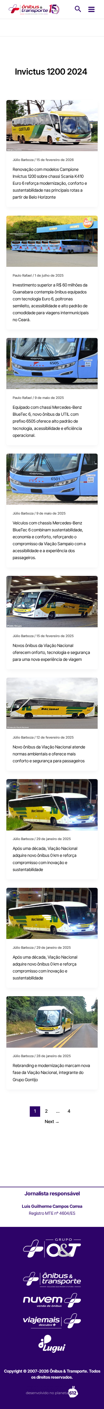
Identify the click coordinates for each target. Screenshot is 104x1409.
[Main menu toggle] (91, 9)
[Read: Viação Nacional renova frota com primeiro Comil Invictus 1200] (51, 804)
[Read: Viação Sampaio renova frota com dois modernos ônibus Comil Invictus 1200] (51, 478)
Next (52, 1121)
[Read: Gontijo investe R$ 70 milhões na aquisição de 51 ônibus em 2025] (51, 125)
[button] (78, 9)
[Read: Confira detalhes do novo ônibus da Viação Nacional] (51, 702)
